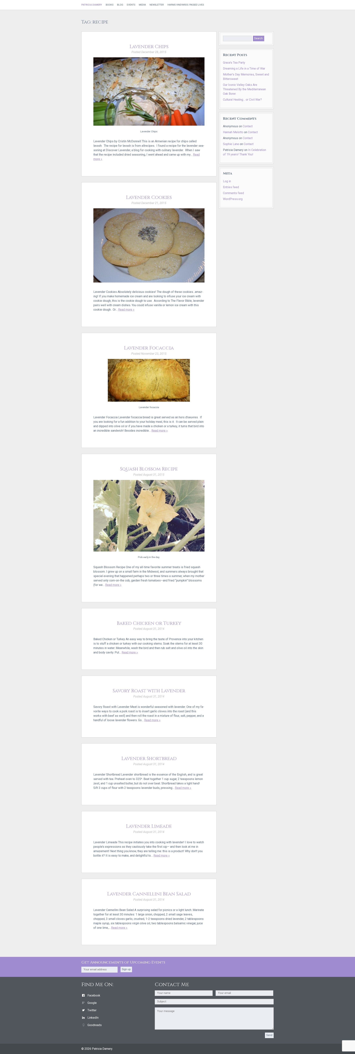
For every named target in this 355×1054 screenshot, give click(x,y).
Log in (227, 181)
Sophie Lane (231, 144)
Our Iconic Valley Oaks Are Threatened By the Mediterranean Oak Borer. (244, 89)
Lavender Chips (148, 46)
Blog (120, 5)
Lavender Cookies (149, 197)
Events (131, 5)
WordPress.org (233, 199)
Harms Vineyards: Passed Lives (186, 5)
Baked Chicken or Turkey (149, 623)
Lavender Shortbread (149, 758)
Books (109, 5)
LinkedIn (93, 1017)
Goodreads (94, 1025)
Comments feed (233, 193)
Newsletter (157, 5)
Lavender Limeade (149, 826)
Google (92, 1003)
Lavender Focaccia (149, 348)
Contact (248, 126)
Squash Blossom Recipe (149, 469)
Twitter (92, 1010)
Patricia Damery (91, 4)
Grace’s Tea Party (234, 62)
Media (142, 5)
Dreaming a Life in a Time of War (244, 68)
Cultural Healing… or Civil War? (242, 99)
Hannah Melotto (233, 132)
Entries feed (231, 187)
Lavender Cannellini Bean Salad (149, 894)
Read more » (126, 309)
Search (258, 38)
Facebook (93, 995)
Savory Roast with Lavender (149, 691)
